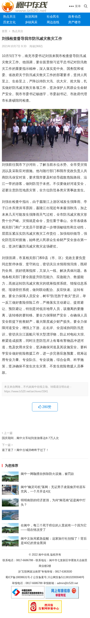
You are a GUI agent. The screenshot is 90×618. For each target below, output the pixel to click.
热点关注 (9, 16)
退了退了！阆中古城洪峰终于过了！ (25, 450)
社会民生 (53, 16)
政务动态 (74, 16)
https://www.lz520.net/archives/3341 (26, 391)
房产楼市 (74, 22)
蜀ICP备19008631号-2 (18, 577)
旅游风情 (31, 16)
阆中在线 (44, 554)
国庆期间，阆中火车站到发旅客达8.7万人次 (30, 438)
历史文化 (9, 22)
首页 (4, 31)
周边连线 (53, 22)
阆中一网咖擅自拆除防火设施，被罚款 (47, 473)
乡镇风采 (31, 22)
